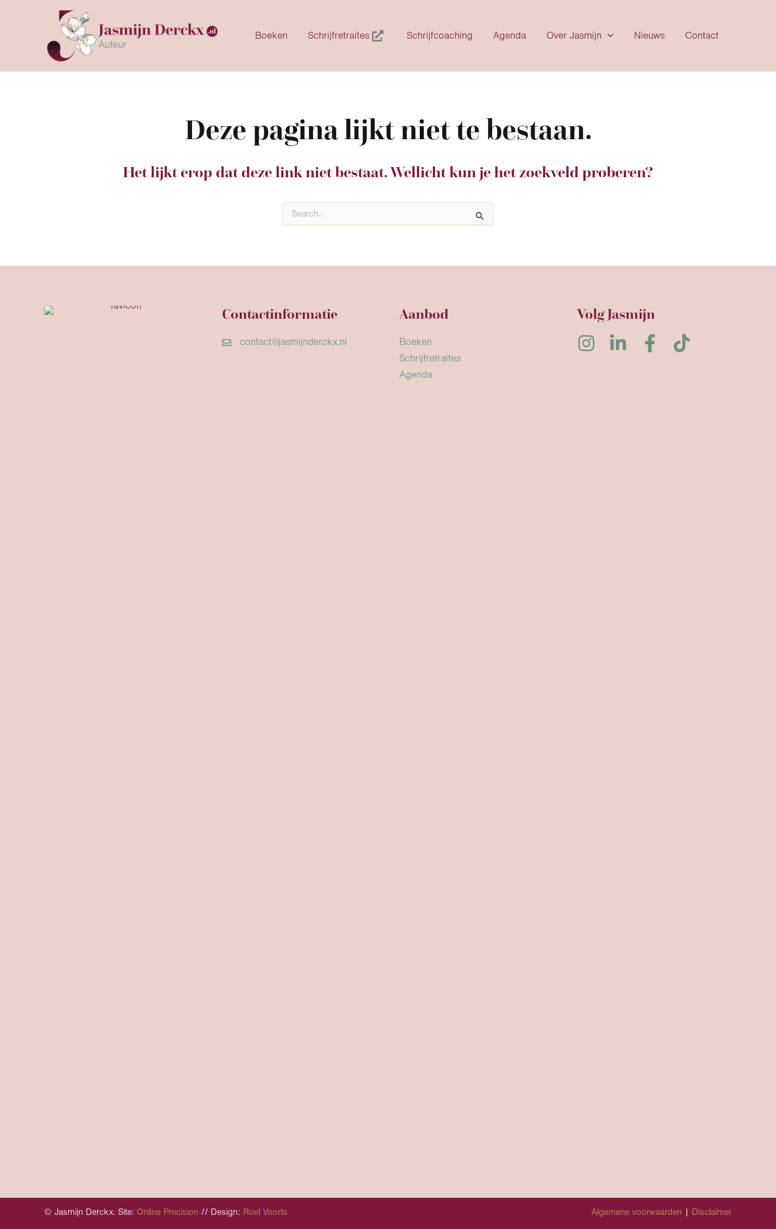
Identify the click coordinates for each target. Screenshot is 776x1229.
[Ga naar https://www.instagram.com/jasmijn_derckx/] (586, 345)
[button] (608, 35)
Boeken (415, 342)
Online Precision (167, 1212)
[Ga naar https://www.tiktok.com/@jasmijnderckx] (682, 345)
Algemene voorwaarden (636, 1212)
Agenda (415, 375)
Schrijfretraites (430, 358)
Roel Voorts (265, 1212)
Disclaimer (712, 1212)
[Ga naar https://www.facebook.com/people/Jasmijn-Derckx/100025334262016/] (650, 345)
